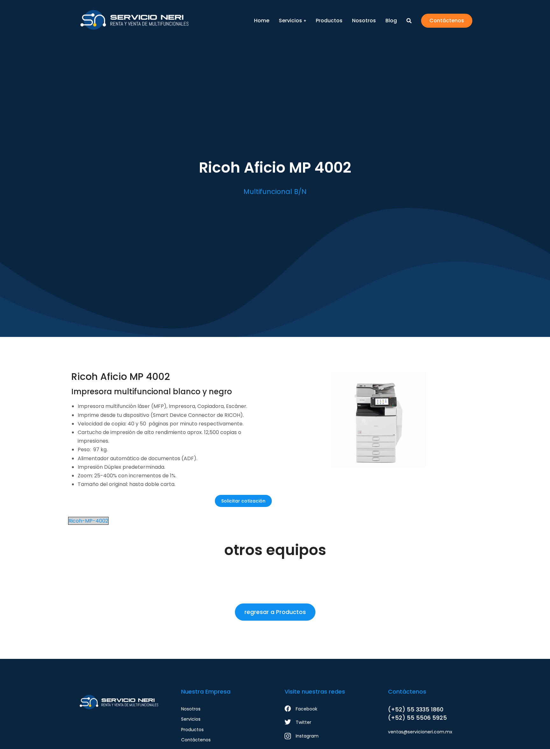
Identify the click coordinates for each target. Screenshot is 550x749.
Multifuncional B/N (275, 191)
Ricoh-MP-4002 (88, 520)
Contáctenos (446, 20)
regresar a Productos (275, 612)
